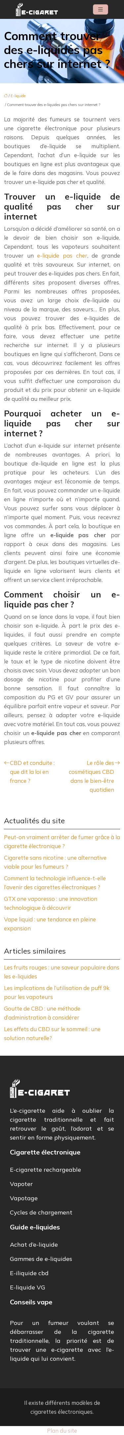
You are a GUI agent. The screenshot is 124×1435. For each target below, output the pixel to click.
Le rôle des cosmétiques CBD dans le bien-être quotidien (91, 776)
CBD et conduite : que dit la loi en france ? (32, 771)
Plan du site (62, 1430)
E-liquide (18, 96)
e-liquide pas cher (62, 255)
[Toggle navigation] (100, 9)
